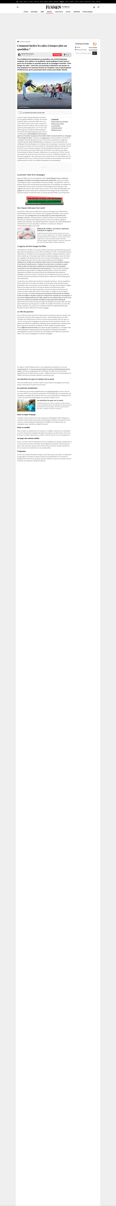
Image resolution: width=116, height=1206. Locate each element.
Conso (26, 12)
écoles (68, 12)
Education (59, 12)
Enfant (49, 12)
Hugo (93, 1)
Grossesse (34, 12)
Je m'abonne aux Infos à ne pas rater (34, 112)
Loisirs (81, 1)
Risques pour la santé (57, 123)
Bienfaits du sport (56, 130)
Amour (51, 1)
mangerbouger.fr (22, 369)
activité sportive (52, 391)
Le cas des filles (55, 126)
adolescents (46, 138)
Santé (66, 1)
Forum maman (87, 12)
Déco (41, 1)
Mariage (56, 1)
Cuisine (31, 1)
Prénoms (77, 12)
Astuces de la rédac (81, 49)
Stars (76, 1)
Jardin (46, 1)
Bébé (42, 12)
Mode (21, 1)
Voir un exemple (93, 47)
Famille (62, 1)
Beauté (26, 1)
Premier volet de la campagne (59, 121)
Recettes (36, 1)
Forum (98, 1)
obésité (19, 190)
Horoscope (87, 1)
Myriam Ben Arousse (27, 54)
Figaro (46, 308)
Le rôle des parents (56, 128)
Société (71, 1)
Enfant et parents (25, 41)
